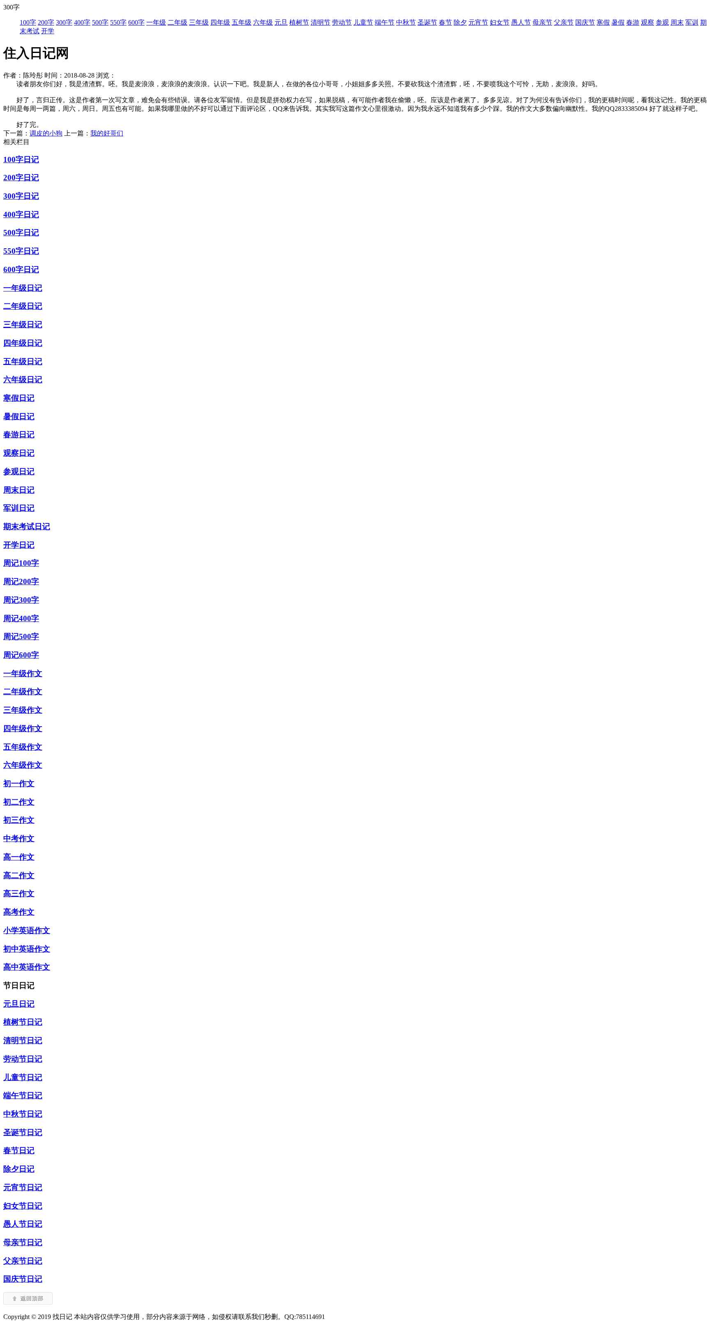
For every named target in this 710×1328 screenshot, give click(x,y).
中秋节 (406, 22)
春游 (632, 22)
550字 (118, 22)
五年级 (241, 22)
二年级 (177, 22)
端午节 (384, 22)
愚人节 (521, 22)
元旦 (281, 22)
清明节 (320, 22)
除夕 (460, 22)
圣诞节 (427, 22)
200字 (46, 22)
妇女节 (499, 22)
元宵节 (478, 22)
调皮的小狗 (46, 133)
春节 (445, 22)
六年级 (263, 22)
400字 (82, 22)
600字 (136, 22)
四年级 (220, 22)
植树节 (299, 22)
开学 (47, 31)
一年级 (156, 22)
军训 (691, 22)
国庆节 (585, 22)
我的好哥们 (106, 133)
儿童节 (363, 22)
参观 (662, 22)
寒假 (603, 22)
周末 (677, 22)
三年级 (199, 22)
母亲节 (542, 22)
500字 (100, 22)
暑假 (618, 22)
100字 (28, 22)
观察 (647, 22)
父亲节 (564, 22)
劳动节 (342, 22)
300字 (64, 22)
